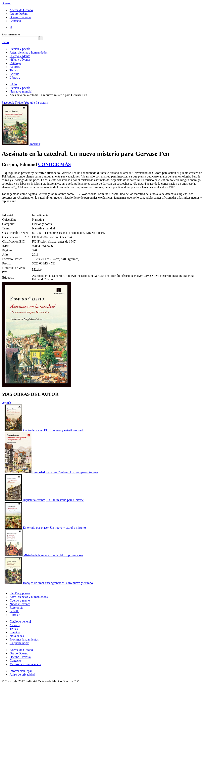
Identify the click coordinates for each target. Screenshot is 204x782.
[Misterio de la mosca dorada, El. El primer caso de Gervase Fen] (14, 555)
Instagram (42, 102)
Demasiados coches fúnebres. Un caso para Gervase (65, 472)
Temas (14, 70)
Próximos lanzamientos (24, 639)
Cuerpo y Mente (20, 56)
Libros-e (15, 77)
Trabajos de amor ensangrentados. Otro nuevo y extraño (58, 583)
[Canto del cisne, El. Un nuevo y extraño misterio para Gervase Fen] (14, 430)
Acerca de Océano (21, 10)
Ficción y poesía (20, 49)
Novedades (17, 636)
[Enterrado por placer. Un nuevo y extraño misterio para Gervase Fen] (14, 527)
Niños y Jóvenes (20, 59)
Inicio (5, 42)
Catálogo (15, 63)
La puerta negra (19, 643)
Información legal (21, 671)
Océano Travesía (20, 17)
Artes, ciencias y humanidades (29, 52)
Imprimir (34, 144)
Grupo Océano (19, 13)
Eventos (15, 632)
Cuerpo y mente (20, 600)
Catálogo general (20, 621)
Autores (15, 66)
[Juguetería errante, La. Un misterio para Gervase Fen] (14, 500)
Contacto (15, 20)
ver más (6, 402)
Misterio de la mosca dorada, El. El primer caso (53, 555)
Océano (6, 3)
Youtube (29, 102)
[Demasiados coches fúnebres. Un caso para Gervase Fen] (18, 472)
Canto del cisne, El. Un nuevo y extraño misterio (53, 430)
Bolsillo (14, 74)
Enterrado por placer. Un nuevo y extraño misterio (54, 527)
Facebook (8, 102)
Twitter (19, 102)
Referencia (16, 607)
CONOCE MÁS (54, 164)
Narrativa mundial (21, 91)
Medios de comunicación (25, 664)
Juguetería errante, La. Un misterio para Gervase (53, 500)
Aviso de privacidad (22, 674)
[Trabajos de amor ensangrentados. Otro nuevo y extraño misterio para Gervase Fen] (14, 583)
